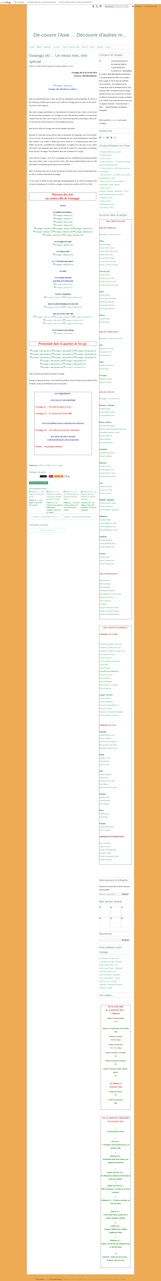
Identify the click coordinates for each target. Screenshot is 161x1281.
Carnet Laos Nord (105, 490)
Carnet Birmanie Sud (106, 415)
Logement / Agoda (105, 988)
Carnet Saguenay (105, 688)
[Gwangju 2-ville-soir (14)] (53, 323)
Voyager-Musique (105, 859)
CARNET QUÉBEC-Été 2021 (110, 647)
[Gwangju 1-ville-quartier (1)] (41, 351)
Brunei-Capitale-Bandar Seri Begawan (112, 429)
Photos (92, 47)
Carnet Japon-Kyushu (106, 305)
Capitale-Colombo (105, 379)
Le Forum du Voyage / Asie (108, 958)
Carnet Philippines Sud (107, 526)
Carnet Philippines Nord (107, 523)
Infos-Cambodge (105, 584)
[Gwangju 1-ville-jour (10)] (63, 232)
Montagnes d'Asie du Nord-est (110, 234)
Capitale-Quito (104, 797)
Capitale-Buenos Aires (107, 735)
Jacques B (113, 120)
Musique (100, 47)
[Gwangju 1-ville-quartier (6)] (85, 354)
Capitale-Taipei (104, 318)
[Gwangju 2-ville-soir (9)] (72, 307)
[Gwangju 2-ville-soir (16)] (73, 323)
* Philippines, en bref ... (107, 204)
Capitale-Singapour (106, 506)
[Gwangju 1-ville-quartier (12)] (51, 364)
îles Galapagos (104, 804)
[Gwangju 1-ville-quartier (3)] (85, 351)
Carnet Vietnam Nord (106, 560)
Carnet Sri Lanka (105, 382)
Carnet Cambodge (105, 456)
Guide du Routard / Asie (107, 971)
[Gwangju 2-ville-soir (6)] (63, 333)
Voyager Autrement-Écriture (109, 611)
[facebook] (93, 6)
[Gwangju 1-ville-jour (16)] (73, 235)
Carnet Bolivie (104, 761)
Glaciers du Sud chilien (107, 781)
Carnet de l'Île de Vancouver (109, 715)
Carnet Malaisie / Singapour (109, 509)
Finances (85, 47)
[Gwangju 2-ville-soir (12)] (73, 320)
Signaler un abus (82, 1279)
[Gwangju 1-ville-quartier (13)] (74, 364)
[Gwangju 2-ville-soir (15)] (53, 320)
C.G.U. (91, 1279)
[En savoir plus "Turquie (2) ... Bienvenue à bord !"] (115, 911)
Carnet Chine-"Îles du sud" (108, 251)
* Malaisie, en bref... (106, 198)
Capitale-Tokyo (104, 295)
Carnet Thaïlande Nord (107, 543)
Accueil (31, 47)
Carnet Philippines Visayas (108, 530)
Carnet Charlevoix (105, 658)
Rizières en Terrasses (106, 597)
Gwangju (59, 465)
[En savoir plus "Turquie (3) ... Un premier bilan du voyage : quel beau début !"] (104, 911)
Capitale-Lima (104, 814)
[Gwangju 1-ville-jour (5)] (63, 215)
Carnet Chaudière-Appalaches (109, 661)
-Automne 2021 (119, 651)
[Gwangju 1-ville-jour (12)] (63, 245)
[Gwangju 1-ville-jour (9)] (63, 86)
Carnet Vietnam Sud (106, 564)
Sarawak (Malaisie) (106, 442)
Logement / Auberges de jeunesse (110, 984)
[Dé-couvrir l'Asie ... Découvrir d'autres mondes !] (104, 65)
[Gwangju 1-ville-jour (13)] (63, 255)
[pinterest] (100, 6)
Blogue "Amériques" (44, 47)
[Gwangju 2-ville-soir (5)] (72, 297)
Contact (108, 47)
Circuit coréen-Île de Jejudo (109, 285)
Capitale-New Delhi (106, 348)
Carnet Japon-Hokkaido (107, 298)
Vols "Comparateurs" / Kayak (109, 978)
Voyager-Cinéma (105, 853)
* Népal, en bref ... (105, 201)
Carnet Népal (104, 368)
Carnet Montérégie (105, 681)
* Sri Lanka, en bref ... (107, 207)
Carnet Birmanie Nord (107, 412)
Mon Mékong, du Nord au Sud (110, 594)
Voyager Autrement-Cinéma (109, 607)
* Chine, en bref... (105, 158)
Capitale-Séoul (104, 275)
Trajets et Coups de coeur (71, 47)
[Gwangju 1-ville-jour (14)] (63, 264)
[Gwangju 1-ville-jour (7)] (42, 232)
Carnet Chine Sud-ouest (107, 261)
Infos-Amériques (105, 843)
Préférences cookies (120, 1279)
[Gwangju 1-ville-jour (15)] (53, 235)
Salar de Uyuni (104, 764)
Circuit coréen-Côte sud (107, 281)
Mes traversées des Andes (108, 745)
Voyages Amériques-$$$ (107, 850)
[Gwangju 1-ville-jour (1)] (63, 219)
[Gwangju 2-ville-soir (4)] (53, 297)
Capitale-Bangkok (105, 540)
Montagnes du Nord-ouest (108, 748)
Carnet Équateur (105, 800)
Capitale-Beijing (105, 244)
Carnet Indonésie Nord (107, 473)
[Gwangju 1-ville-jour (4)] (63, 228)
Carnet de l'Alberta (105, 708)
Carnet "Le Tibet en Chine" (109, 265)
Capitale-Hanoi (104, 557)
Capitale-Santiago (105, 774)
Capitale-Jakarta (105, 466)
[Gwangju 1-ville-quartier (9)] (85, 357)
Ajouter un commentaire (47, 530)
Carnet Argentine (105, 738)
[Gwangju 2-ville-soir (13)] (82, 317)
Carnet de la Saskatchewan (108, 705)
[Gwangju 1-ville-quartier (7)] (41, 357)
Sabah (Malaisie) (105, 439)
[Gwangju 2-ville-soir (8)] (53, 307)
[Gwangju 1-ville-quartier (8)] (63, 357)
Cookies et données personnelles (103, 1279)
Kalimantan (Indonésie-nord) (109, 432)
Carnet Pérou (103, 817)
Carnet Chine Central (106, 248)
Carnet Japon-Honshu (107, 302)
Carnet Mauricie (104, 678)
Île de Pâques (103, 784)
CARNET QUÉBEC (106, 651)
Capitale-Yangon (105, 408)
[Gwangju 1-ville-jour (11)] (83, 232)
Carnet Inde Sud (105, 355)
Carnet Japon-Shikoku (107, 308)
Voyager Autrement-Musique (109, 614)
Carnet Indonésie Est (106, 469)
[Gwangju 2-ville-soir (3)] (63, 287)
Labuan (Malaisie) (105, 436)
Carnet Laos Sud (105, 493)
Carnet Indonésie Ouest (107, 476)
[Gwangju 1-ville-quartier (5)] (63, 354)
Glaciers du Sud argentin (107, 741)
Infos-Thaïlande (104, 587)
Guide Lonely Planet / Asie (108, 965)
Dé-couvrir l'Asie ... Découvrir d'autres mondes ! (80, 35)
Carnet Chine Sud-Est (107, 258)
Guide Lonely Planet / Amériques (110, 968)
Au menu (56, 47)
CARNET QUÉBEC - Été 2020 (110, 644)
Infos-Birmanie (104, 580)
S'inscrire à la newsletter (38, 483)
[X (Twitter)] (97, 6)
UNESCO (103, 604)
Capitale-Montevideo (106, 827)
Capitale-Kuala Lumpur (107, 503)
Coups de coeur (104, 846)
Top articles (66, 1279)
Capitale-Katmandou (106, 365)
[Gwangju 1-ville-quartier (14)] (51, 367)
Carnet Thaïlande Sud (107, 547)
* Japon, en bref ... (105, 188)
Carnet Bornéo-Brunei (107, 425)
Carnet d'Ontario (105, 698)
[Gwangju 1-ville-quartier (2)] (63, 351)
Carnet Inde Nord (105, 352)
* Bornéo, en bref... (106, 155)
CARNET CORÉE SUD (46, 465)
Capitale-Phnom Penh (107, 452)
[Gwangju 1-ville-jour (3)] (63, 225)
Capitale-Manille (105, 520)
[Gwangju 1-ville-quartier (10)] (51, 361)
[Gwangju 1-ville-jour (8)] (63, 222)
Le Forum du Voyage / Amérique (110, 962)
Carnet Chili (103, 778)
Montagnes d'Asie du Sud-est (109, 399)
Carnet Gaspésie (105, 668)
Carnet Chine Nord (106, 254)
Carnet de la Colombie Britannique (111, 712)
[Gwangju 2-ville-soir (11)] (63, 317)
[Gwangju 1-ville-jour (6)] (82, 228)
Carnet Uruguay (104, 830)
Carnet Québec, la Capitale (108, 685)
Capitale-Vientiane (105, 486)
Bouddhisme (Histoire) (107, 590)
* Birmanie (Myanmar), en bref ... (110, 152)
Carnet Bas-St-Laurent (107, 654)
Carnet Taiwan (104, 322)
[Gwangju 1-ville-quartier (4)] (41, 354)
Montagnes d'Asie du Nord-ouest (110, 338)
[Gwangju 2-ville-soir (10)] (43, 317)
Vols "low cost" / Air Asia (108, 981)
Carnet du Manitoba (106, 701)
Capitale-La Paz (104, 758)
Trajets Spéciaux (105, 600)
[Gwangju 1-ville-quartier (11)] (74, 361)
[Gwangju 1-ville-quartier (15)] (75, 367)
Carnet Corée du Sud (106, 278)
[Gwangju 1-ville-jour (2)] (43, 228)
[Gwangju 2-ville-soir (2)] (63, 284)
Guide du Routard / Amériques (109, 975)
